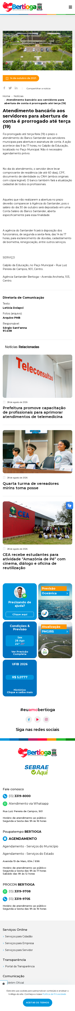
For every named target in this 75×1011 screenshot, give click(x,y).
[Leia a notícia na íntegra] (37, 387)
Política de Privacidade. (54, 994)
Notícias (18, 96)
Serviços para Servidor (19, 950)
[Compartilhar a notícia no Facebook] (4, 88)
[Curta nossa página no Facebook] (28, 719)
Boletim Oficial (14, 982)
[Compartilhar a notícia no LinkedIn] (16, 88)
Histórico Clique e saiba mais (20, 691)
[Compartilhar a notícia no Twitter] (10, 88)
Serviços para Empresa (19, 943)
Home (6, 96)
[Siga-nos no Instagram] (46, 719)
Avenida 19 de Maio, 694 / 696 (24, 867)
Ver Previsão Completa (19, 652)
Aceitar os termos (37, 1002)
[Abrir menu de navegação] (70, 7)
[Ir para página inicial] (23, 7)
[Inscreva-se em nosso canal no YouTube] (37, 719)
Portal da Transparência (20, 966)
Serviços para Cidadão (19, 936)
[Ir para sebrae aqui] (37, 770)
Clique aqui (19, 614)
